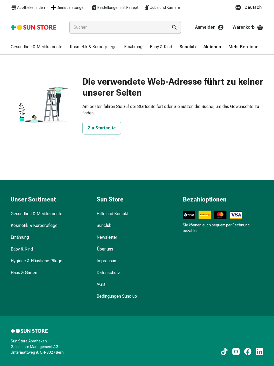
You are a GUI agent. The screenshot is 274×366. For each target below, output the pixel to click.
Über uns (105, 249)
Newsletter (107, 237)
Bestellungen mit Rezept (117, 7)
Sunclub (104, 225)
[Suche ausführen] (174, 27)
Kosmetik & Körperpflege (34, 225)
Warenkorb (244, 27)
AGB (101, 284)
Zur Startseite (102, 127)
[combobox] (117, 27)
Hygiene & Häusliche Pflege (36, 260)
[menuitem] (36, 47)
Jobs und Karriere (165, 7)
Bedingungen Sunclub (117, 296)
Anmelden (205, 27)
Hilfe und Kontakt (112, 213)
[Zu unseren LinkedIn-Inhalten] (259, 351)
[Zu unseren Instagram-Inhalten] (236, 351)
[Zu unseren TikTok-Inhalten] (224, 351)
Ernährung (20, 237)
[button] (249, 7)
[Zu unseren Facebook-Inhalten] (248, 351)
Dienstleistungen (71, 7)
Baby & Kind (22, 249)
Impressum (107, 260)
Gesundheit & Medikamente (36, 213)
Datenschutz (108, 272)
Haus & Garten (24, 272)
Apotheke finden (31, 7)
